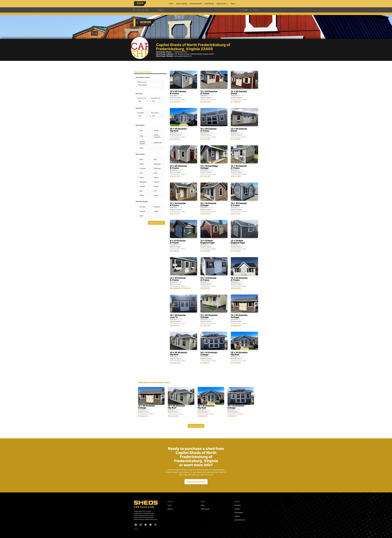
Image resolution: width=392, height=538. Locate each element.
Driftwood (157, 168)
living (141, 136)
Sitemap (136, 529)
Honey (156, 177)
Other (141, 216)
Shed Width (140, 112)
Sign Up (170, 509)
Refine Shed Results (156, 223)
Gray (155, 173)
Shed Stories (209, 3)
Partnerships (238, 512)
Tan (155, 191)
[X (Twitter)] (155, 525)
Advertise (237, 505)
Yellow (156, 195)
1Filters (245, 10)
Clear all (255, 10)
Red (141, 191)
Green (142, 177)
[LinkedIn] (150, 525)
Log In (169, 505)
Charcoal (143, 168)
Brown (142, 164)
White (141, 195)
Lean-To (142, 211)
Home (171, 3)
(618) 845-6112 (239, 520)
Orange (142, 186)
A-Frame (142, 207)
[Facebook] (136, 525)
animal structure (157, 136)
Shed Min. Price (141, 98)
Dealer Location (141, 82)
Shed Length (154, 112)
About (233, 3)
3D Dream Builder (196, 3)
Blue (155, 159)
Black (141, 159)
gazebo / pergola (143, 142)
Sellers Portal (221, 3)
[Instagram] (141, 525)
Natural (156, 182)
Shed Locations (181, 3)
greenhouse (158, 142)
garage (156, 130)
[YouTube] (145, 525)
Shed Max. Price (155, 98)
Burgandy (157, 164)
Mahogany (143, 182)
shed (141, 130)
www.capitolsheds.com (183, 56)
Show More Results (196, 426)
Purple (156, 186)
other (141, 148)
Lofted (156, 211)
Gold (141, 173)
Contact (237, 509)
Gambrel (157, 207)
